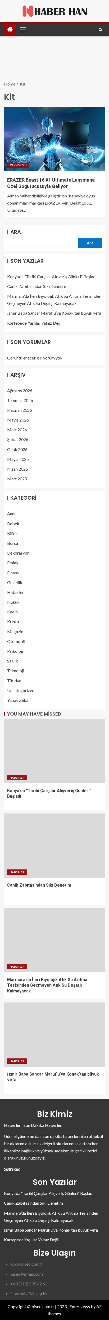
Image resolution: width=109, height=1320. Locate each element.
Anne (11, 513)
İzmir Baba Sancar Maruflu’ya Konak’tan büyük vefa (54, 312)
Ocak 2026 (17, 449)
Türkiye (14, 680)
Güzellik (14, 582)
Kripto (13, 621)
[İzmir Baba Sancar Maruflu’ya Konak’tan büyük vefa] (54, 1034)
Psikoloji (15, 651)
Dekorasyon (18, 552)
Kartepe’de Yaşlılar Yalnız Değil (34, 322)
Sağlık (12, 660)
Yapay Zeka (17, 700)
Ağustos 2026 (19, 390)
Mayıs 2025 (18, 459)
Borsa (12, 543)
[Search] (100, 30)
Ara (15, 232)
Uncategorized (20, 690)
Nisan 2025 (17, 468)
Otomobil (16, 641)
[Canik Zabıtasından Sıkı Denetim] (54, 845)
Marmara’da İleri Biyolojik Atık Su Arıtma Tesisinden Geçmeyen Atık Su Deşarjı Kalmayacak (47, 985)
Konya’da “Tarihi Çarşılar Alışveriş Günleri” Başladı (52, 276)
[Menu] (22, 29)
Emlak (13, 562)
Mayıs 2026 (18, 419)
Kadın (12, 611)
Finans (13, 572)
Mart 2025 (17, 478)
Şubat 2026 (17, 439)
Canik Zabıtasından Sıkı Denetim (36, 286)
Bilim (12, 533)
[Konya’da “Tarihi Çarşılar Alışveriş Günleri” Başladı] (54, 751)
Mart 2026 (17, 429)
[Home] (10, 29)
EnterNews (80, 1306)
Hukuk (13, 601)
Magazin (15, 631)
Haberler (15, 592)
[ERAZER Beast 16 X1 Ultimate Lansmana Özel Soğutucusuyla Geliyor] (54, 139)
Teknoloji (18, 165)
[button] (22, 29)
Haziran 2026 (19, 410)
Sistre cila (12, 1168)
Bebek (13, 523)
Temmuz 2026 (20, 400)
